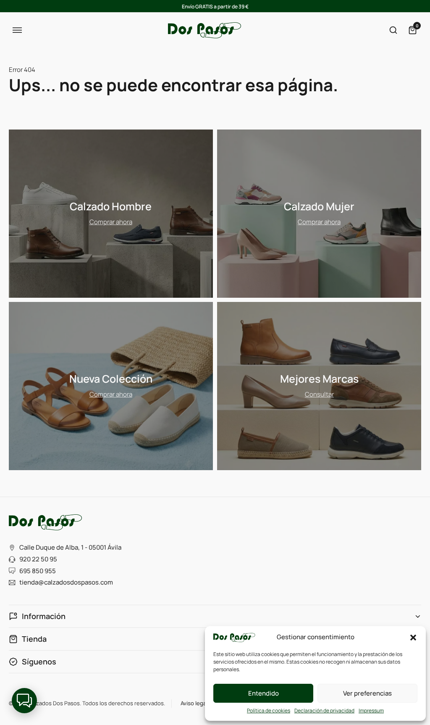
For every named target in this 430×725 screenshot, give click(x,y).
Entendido (263, 693)
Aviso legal (194, 703)
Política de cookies (268, 710)
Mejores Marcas (319, 378)
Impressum (371, 710)
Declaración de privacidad (324, 710)
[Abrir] (17, 30)
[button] (413, 637)
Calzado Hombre (111, 206)
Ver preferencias (367, 693)
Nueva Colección (110, 378)
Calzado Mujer (319, 206)
